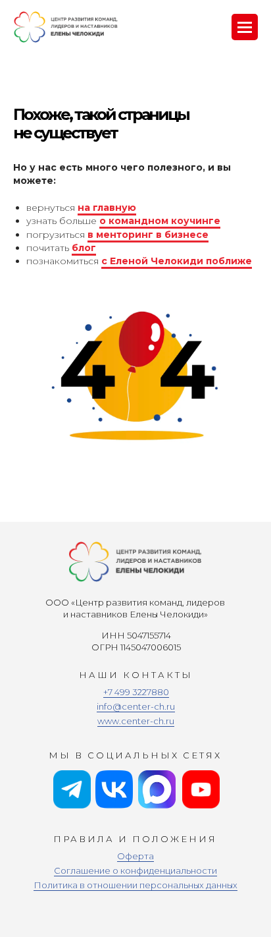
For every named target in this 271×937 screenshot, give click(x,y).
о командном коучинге (159, 221)
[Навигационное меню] (245, 27)
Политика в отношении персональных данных (135, 885)
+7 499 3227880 (136, 692)
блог (84, 248)
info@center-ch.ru (136, 706)
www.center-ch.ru (135, 721)
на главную (107, 207)
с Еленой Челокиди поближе (176, 261)
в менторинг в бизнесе (148, 235)
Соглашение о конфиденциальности (135, 870)
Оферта (135, 856)
